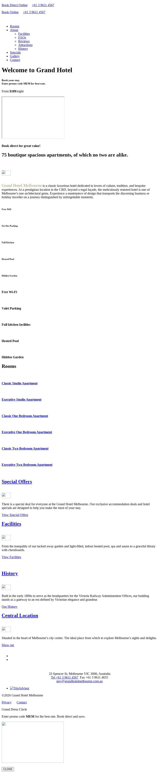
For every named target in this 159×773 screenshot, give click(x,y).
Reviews (24, 41)
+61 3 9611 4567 (43, 5)
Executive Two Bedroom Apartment (27, 464)
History (23, 48)
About (14, 30)
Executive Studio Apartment (21, 399)
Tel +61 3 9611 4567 (64, 677)
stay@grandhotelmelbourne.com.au (79, 681)
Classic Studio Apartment (19, 383)
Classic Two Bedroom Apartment (25, 448)
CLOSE (7, 769)
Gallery (15, 56)
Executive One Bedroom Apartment (27, 432)
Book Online (10, 12)
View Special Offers (15, 515)
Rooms (14, 26)
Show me (8, 645)
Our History (9, 606)
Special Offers (17, 481)
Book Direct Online (15, 5)
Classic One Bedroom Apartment (25, 416)
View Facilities (11, 557)
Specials (15, 52)
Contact (15, 60)
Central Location (20, 615)
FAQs (22, 37)
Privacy (7, 702)
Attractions (25, 45)
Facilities (24, 33)
